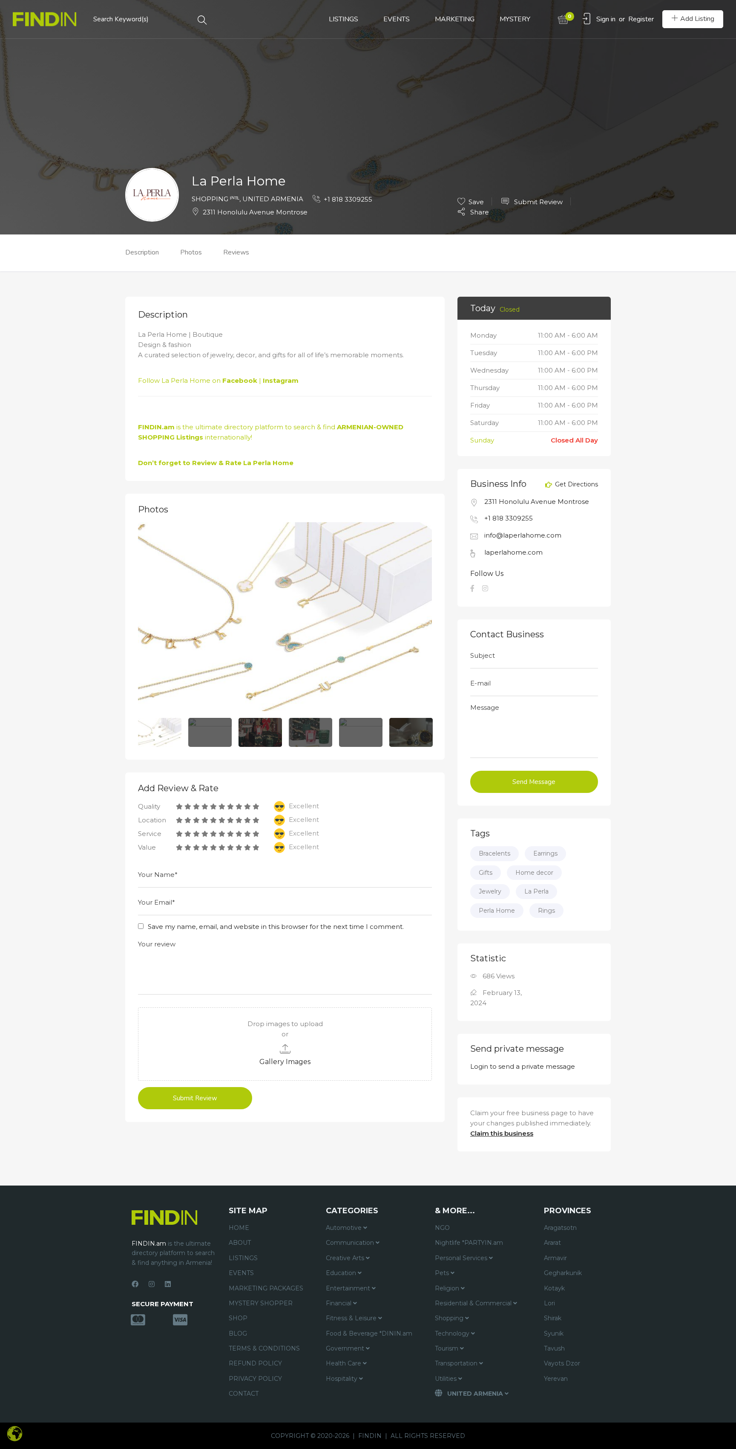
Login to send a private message (522, 1066)
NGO (442, 1228)
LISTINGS (343, 19)
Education (342, 1273)
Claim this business (501, 1133)
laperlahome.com (513, 552)
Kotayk (554, 1288)
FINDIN (370, 1436)
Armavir (555, 1258)
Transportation (457, 1363)
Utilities (446, 1378)
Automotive (344, 1228)
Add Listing (697, 18)
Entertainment (349, 1288)
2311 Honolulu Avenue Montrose (255, 212)
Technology (453, 1333)
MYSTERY (515, 19)
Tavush (554, 1348)
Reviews (236, 252)
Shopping (450, 1318)
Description (142, 252)
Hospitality (342, 1378)
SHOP (238, 1318)
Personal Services (462, 1258)
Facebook (239, 380)
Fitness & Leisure (352, 1318)
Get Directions (575, 484)
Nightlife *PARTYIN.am (469, 1243)
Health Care (344, 1363)
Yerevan (556, 1378)
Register (641, 19)
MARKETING (454, 19)
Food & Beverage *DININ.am (369, 1333)
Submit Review (537, 202)
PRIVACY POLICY (255, 1378)
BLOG (238, 1333)
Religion (448, 1288)
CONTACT (244, 1393)
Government (346, 1348)
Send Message (533, 782)
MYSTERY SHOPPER (261, 1303)
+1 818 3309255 (348, 199)
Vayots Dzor (562, 1363)
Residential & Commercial (474, 1303)
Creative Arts (346, 1258)
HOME (239, 1228)
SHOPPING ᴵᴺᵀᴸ (215, 199)
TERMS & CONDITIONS (264, 1348)
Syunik (554, 1333)
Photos (191, 252)
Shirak (552, 1318)
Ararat (552, 1243)
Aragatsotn (560, 1228)
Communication (351, 1243)
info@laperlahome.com (522, 535)
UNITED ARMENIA (272, 199)
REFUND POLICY (255, 1363)
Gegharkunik (563, 1273)
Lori (549, 1303)
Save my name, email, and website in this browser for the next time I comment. (276, 927)
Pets (443, 1273)
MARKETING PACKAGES (266, 1288)
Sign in (605, 19)
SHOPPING (156, 437)
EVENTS (396, 19)
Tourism (447, 1348)
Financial (339, 1303)
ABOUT (240, 1243)
